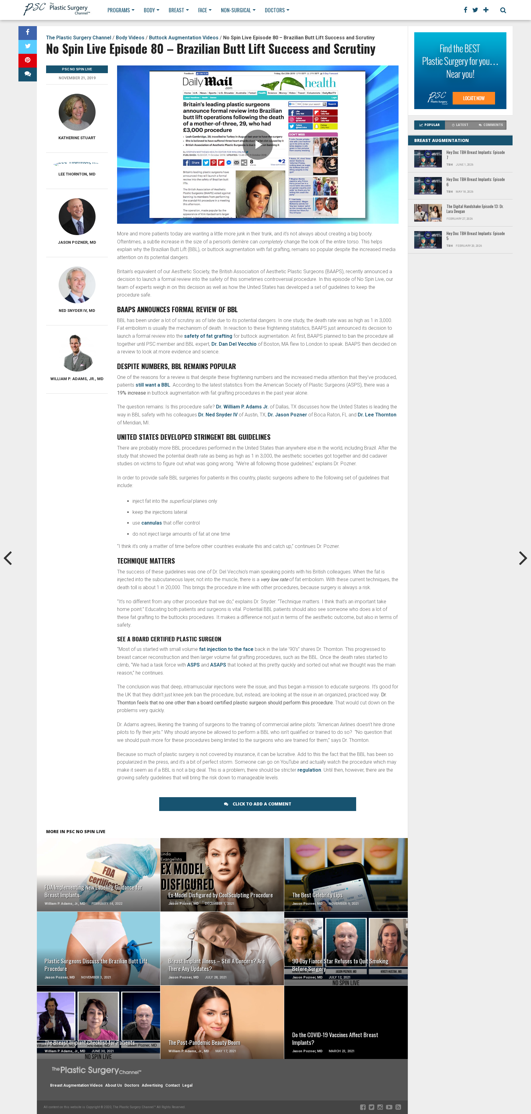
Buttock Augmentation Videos (183, 38)
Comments (493, 125)
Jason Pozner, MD (77, 242)
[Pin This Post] (27, 61)
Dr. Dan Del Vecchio (234, 344)
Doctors (275, 10)
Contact (172, 1085)
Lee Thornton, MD (77, 174)
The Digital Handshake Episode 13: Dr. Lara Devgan (475, 209)
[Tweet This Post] (27, 47)
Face (202, 10)
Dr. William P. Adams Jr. (242, 407)
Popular (432, 125)
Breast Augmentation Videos (76, 1085)
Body (149, 10)
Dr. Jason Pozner (287, 415)
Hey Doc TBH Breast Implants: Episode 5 (475, 236)
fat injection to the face (226, 649)
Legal (187, 1085)
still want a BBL (153, 385)
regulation (309, 770)
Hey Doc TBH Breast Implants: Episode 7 (475, 155)
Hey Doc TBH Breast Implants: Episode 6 (475, 182)
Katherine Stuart (77, 138)
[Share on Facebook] (27, 33)
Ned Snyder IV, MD (77, 310)
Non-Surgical (236, 10)
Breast (176, 10)
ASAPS (218, 665)
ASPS (193, 665)
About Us (113, 1085)
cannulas (151, 523)
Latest (462, 125)
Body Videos (130, 38)
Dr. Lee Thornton (377, 415)
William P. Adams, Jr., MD (77, 378)
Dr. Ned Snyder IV (218, 415)
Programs (119, 10)
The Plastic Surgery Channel (78, 38)
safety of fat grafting (208, 336)
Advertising (152, 1085)
